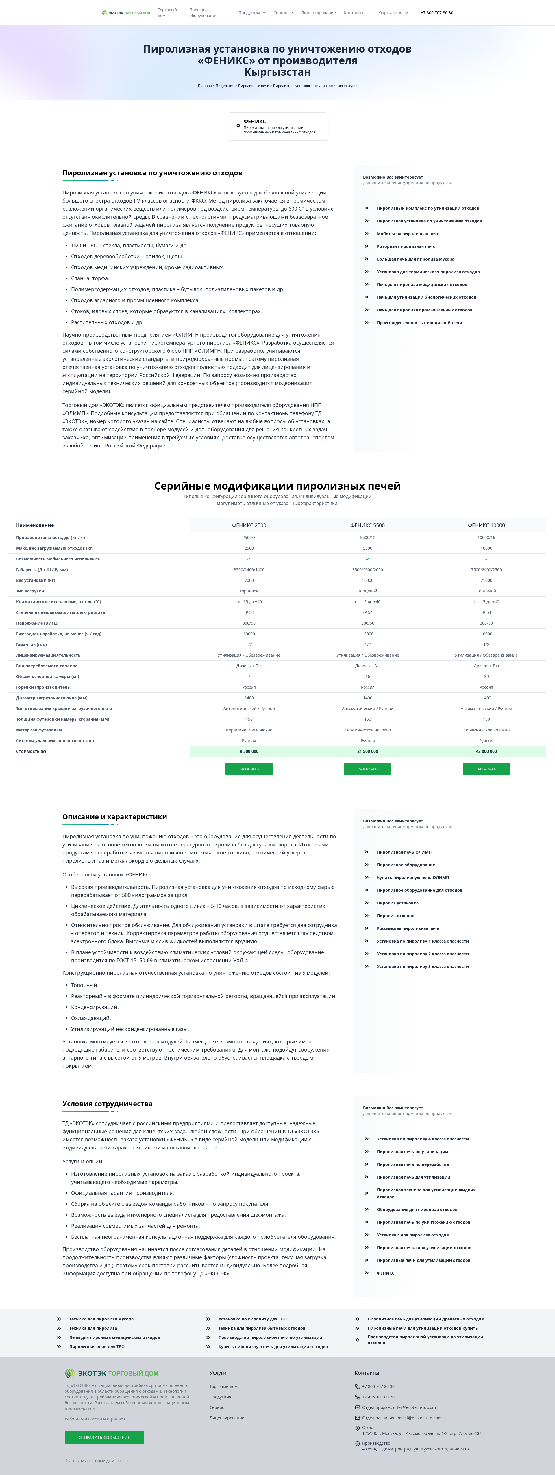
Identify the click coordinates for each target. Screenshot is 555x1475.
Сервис (280, 12)
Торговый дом (167, 12)
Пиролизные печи (253, 85)
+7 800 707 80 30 (437, 12)
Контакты (353, 12)
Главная (205, 85)
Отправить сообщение (104, 1437)
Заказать (249, 769)
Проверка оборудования (203, 12)
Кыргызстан (390, 12)
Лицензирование (318, 12)
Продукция (249, 12)
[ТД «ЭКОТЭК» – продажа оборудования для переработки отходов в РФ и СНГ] (132, 1373)
